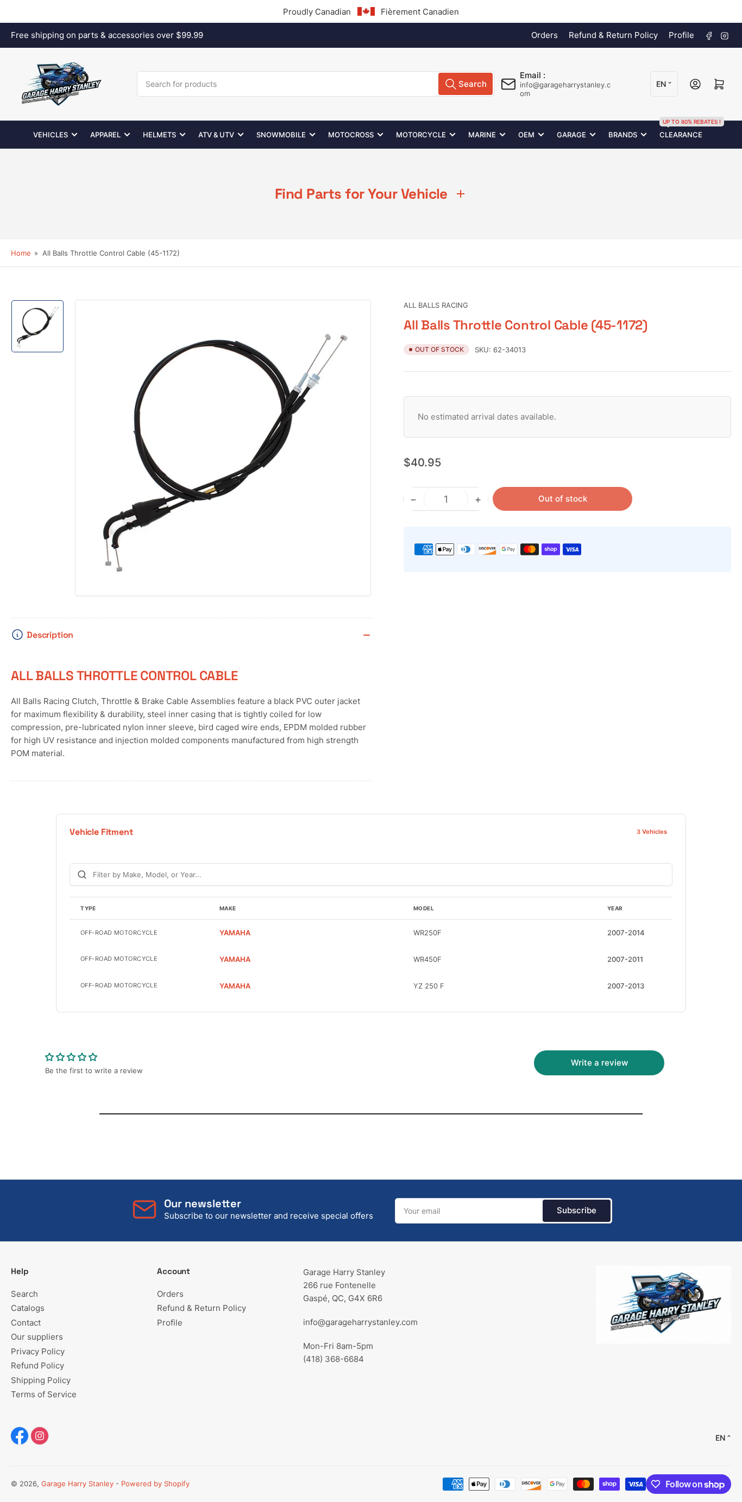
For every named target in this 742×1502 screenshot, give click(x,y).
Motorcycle (421, 134)
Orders (544, 35)
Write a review (599, 1062)
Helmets (159, 134)
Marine (482, 134)
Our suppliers (37, 1337)
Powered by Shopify (155, 1483)
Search (24, 1294)
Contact (26, 1322)
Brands (622, 134)
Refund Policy (37, 1365)
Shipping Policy (41, 1380)
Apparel (105, 134)
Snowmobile (281, 134)
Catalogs (28, 1308)
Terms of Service (44, 1394)
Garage (571, 134)
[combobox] (315, 84)
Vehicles (50, 134)
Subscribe (576, 1210)
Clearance (680, 130)
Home (21, 253)
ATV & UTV (216, 134)
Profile (681, 35)
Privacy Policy (38, 1351)
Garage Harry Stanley (77, 1483)
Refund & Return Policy (613, 35)
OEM (526, 134)
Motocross (351, 134)
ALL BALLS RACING (436, 305)
